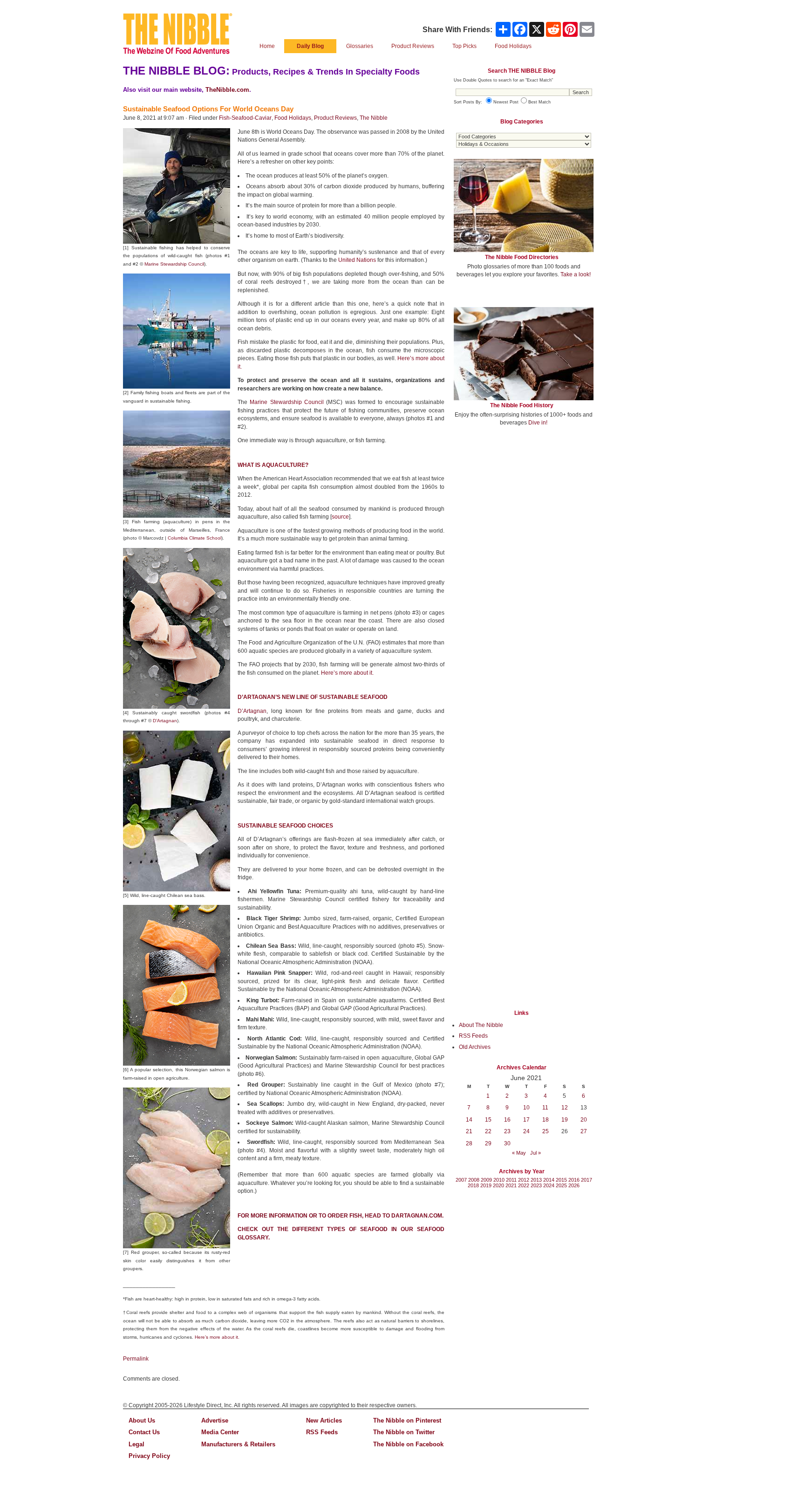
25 (545, 1131)
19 (564, 1119)
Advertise (214, 1420)
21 (469, 1131)
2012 (523, 1180)
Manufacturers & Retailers (238, 1444)
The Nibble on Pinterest (407, 1420)
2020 (498, 1185)
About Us (142, 1420)
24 (526, 1131)
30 (507, 1143)
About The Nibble (481, 1025)
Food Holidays (292, 118)
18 (545, 1119)
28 (469, 1143)
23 (507, 1131)
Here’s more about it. (347, 673)
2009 (486, 1180)
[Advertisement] (524, 502)
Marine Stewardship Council (174, 264)
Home (267, 46)
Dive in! (537, 422)
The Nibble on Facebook (408, 1444)
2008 (473, 1180)
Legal (136, 1444)
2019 (485, 1185)
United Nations (357, 260)
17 (526, 1119)
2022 (523, 1185)
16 (507, 1119)
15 (488, 1119)
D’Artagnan (165, 720)
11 (545, 1107)
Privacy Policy (149, 1455)
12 (564, 1107)
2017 (586, 1180)
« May (519, 1153)
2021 (511, 1185)
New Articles (324, 1420)
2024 (548, 1185)
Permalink (136, 1358)
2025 (561, 1185)
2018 (473, 1185)
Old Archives (475, 1047)
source (340, 516)
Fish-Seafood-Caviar (245, 118)
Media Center (220, 1432)
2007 (461, 1180)
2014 (548, 1180)
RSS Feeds (473, 1036)
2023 (536, 1185)
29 (488, 1143)
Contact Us (144, 1432)
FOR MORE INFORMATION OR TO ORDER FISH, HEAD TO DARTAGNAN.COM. (340, 1215)
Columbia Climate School (194, 538)
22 (488, 1131)
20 (583, 1119)
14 (469, 1119)
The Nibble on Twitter (404, 1432)
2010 (499, 1180)
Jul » (535, 1153)
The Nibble (374, 118)
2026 (574, 1185)
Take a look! (575, 274)
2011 (511, 1180)
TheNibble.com (227, 89)
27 (583, 1131)
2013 (536, 1180)
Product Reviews (412, 46)
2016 (574, 1180)
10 (526, 1107)
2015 (561, 1180)
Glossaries (359, 46)
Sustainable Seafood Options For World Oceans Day (208, 109)
